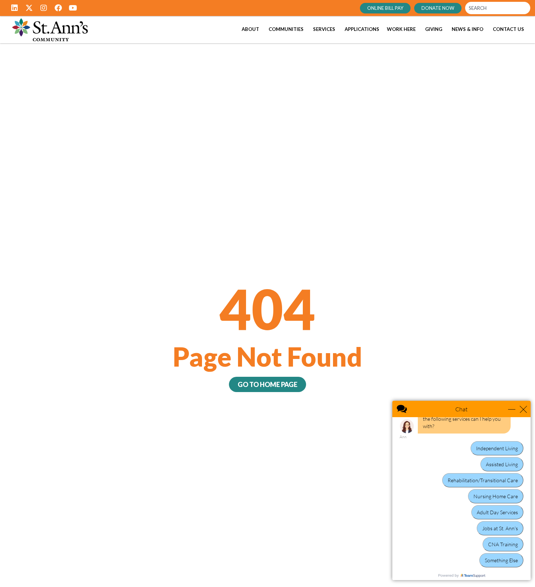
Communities (286, 29)
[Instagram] (43, 8)
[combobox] (497, 8)
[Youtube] (73, 8)
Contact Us (508, 29)
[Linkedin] (14, 8)
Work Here (401, 29)
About (250, 29)
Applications (362, 29)
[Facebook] (58, 8)
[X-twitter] (29, 8)
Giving (433, 29)
